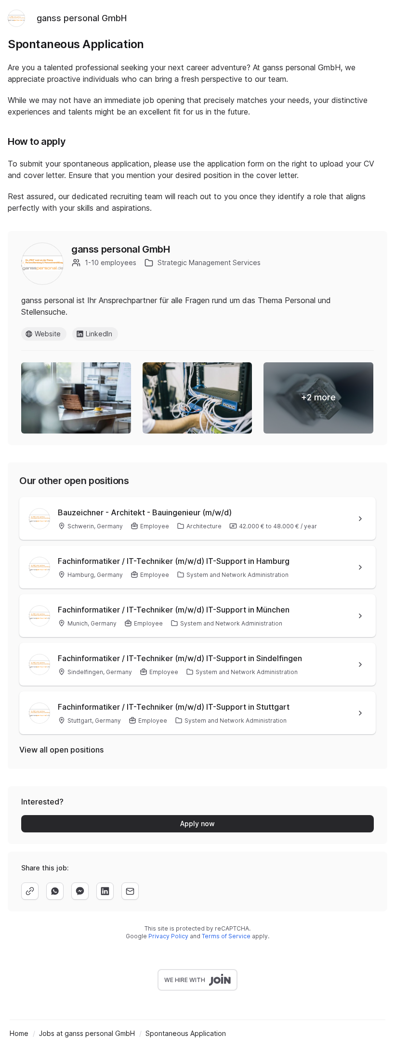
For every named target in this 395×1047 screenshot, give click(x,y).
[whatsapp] (55, 891)
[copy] (30, 891)
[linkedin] (105, 891)
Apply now (197, 823)
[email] (130, 891)
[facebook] (80, 891)
